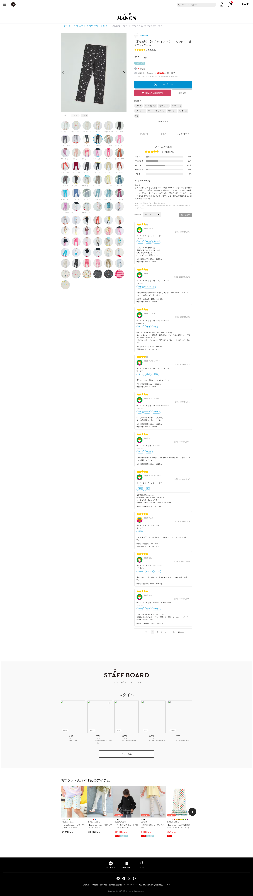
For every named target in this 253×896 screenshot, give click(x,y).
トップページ (65, 26)
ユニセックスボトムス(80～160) (86, 26)
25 (173, 632)
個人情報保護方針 (115, 885)
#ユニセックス (150, 106)
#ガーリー (172, 111)
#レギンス (183, 111)
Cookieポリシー (130, 885)
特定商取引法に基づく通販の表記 (151, 885)
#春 (136, 116)
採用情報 (103, 885)
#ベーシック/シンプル (156, 111)
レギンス (104, 26)
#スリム (138, 106)
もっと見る (126, 754)
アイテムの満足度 (163, 147)
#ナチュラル (164, 106)
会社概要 (86, 885)
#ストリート (140, 111)
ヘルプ (168, 885)
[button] (124, 72)
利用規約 (95, 885)
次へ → (181, 632)
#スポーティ (176, 106)
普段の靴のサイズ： (144, 262)
